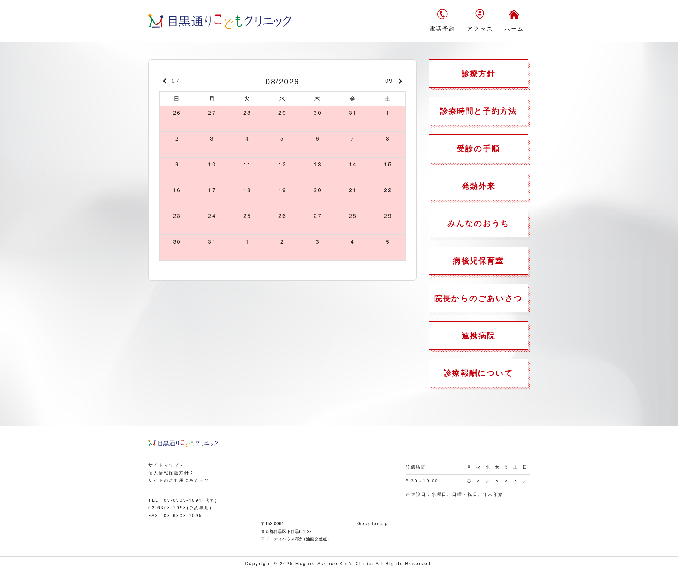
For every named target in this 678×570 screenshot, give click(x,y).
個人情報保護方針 (168, 472)
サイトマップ (163, 465)
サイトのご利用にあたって (179, 480)
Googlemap (372, 523)
